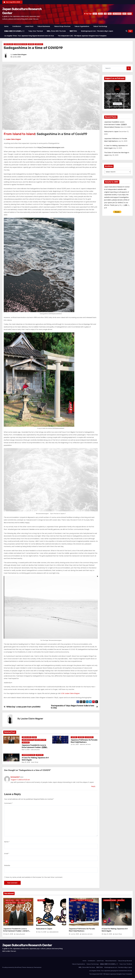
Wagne (76, 693)
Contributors (16, 26)
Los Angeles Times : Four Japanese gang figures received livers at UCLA (29, 36)
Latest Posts (29, 26)
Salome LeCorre (85, 744)
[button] (126, 31)
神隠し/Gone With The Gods (56, 31)
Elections (74, 737)
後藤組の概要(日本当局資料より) (14, 31)
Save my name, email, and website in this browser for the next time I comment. (34, 877)
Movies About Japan (40, 740)
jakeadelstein (53, 932)
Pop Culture (26, 742)
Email (6, 854)
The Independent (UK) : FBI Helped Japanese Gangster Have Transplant (82, 36)
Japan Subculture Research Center (27, 945)
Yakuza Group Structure (62, 26)
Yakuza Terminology (100, 26)
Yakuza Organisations (81, 26)
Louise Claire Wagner (20, 54)
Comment (8, 803)
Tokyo (109, 13)
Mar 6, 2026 (26, 750)
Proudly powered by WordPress (12, 967)
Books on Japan (9, 44)
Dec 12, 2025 (42, 932)
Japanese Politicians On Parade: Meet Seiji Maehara (84, 741)
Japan (95, 13)
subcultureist (35, 750)
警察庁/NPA (73, 31)
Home (6, 26)
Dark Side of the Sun (28, 740)
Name (7, 842)
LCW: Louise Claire (67, 693)
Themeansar (37, 967)
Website (7, 865)
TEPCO (129, 13)
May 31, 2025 (26, 762)
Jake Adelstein (117, 13)
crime (34, 737)
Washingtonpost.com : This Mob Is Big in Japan (97, 31)
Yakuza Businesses (43, 26)
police (124, 13)
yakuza (100, 13)
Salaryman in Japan (111, 131)
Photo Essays (38, 44)
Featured (31, 44)
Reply (93, 786)
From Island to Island (19, 134)
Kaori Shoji (34, 762)
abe (105, 13)
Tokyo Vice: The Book (35, 31)
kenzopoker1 (15, 777)
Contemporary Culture (20, 44)
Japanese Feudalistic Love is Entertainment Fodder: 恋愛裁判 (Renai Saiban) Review (35, 747)
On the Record (89, 737)
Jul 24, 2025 (75, 744)
